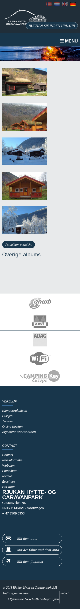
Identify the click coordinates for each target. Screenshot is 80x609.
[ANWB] (40, 303)
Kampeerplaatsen (14, 410)
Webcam (8, 465)
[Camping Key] (40, 377)
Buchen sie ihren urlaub (52, 25)
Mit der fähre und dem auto (37, 549)
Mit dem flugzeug (29, 561)
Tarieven (8, 421)
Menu (71, 41)
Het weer (8, 487)
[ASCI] (40, 321)
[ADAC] (40, 340)
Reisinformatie (12, 460)
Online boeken (12, 426)
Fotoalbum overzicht (18, 244)
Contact (7, 455)
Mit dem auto (26, 538)
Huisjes (7, 416)
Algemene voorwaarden (19, 432)
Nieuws (7, 476)
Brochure (8, 481)
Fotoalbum (9, 471)
